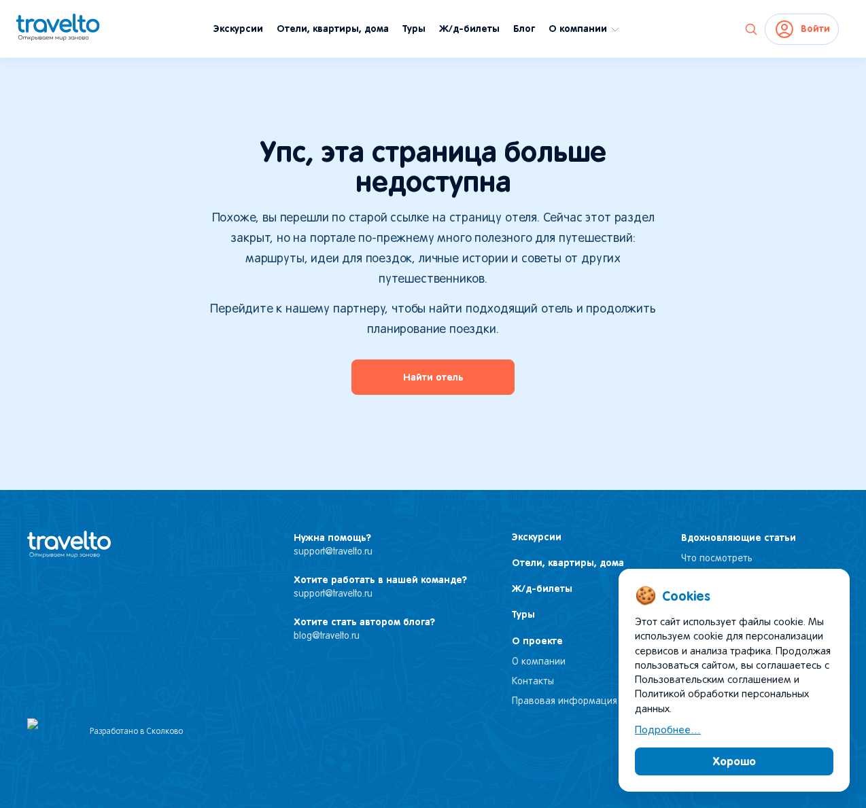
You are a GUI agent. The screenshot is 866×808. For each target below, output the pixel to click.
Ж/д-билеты (469, 28)
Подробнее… (668, 730)
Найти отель (433, 377)
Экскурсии (238, 28)
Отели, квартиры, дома (333, 28)
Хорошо (734, 761)
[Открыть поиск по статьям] (751, 29)
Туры (414, 28)
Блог (524, 28)
